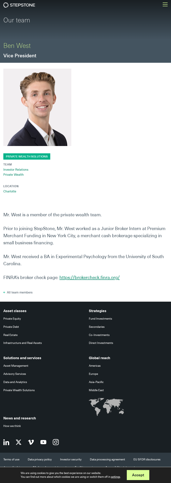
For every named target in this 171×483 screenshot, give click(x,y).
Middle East (96, 390)
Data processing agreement (107, 459)
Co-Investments (99, 335)
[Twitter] (18, 442)
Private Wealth (13, 175)
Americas (95, 366)
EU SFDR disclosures (147, 459)
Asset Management (15, 366)
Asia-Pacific (96, 382)
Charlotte (9, 191)
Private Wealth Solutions (27, 156)
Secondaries (97, 327)
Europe (93, 374)
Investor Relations (15, 170)
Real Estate (10, 335)
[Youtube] (43, 442)
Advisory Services (14, 374)
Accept (138, 475)
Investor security (71, 459)
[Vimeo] (31, 442)
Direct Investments (101, 343)
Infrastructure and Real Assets (22, 343)
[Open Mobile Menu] (165, 5)
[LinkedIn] (6, 442)
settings (115, 477)
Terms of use (11, 459)
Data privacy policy (40, 459)
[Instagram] (56, 442)
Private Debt (11, 327)
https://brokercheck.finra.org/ (89, 277)
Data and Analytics (15, 382)
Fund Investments (100, 318)
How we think (12, 426)
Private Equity (12, 318)
